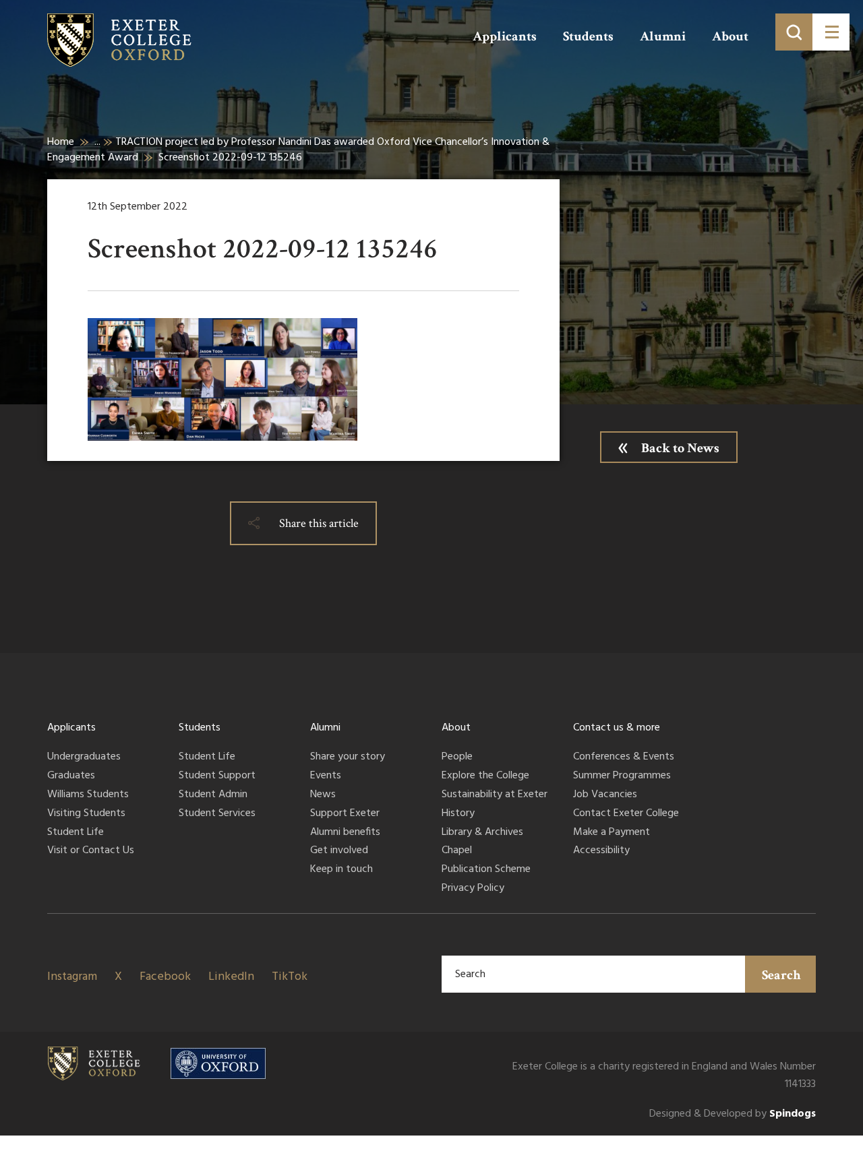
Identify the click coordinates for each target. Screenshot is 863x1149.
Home (60, 142)
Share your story (347, 757)
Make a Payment (611, 833)
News (323, 795)
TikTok (289, 977)
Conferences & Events (623, 757)
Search (781, 975)
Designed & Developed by (732, 1114)
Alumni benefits (345, 833)
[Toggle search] (793, 32)
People (457, 757)
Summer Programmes (622, 776)
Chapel (457, 851)
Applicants (505, 36)
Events (325, 776)
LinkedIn (231, 977)
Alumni (663, 36)
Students (588, 36)
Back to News (680, 448)
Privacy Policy (473, 889)
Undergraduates (84, 757)
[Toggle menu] (831, 32)
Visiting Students (86, 814)
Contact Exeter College (626, 814)
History (458, 814)
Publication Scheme (486, 870)
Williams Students (88, 795)
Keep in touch (341, 870)
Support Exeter (345, 814)
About (730, 36)
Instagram (72, 977)
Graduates (71, 776)
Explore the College (485, 776)
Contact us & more (616, 728)
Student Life (75, 833)
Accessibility (601, 851)
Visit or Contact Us (90, 851)
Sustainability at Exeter (494, 795)
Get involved (339, 851)
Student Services (217, 814)
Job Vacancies (605, 795)
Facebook (165, 977)
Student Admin (213, 795)
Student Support (217, 776)
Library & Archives (482, 833)
